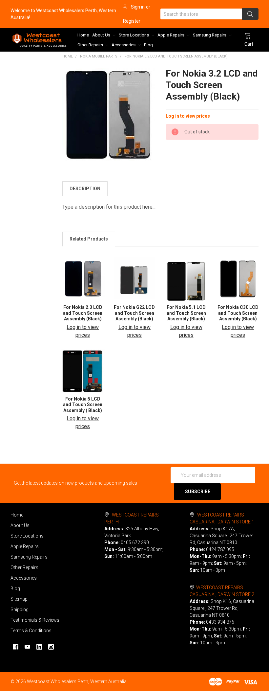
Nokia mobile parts (98, 56)
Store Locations (134, 35)
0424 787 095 (220, 549)
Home (83, 35)
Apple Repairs (171, 35)
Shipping (19, 609)
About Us (101, 35)
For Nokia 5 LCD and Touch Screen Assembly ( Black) (82, 404)
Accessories (124, 44)
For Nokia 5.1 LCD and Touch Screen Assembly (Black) (186, 313)
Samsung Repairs (210, 35)
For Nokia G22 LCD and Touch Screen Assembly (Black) (134, 313)
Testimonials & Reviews (34, 620)
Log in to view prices (188, 116)
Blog (148, 44)
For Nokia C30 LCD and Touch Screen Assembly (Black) (238, 313)
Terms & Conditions (31, 630)
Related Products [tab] (89, 239)
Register (131, 21)
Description (85, 188)
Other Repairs (90, 44)
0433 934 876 (220, 622)
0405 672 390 (135, 542)
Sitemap (19, 599)
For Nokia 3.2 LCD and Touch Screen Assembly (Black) (176, 56)
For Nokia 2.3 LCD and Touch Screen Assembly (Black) (82, 313)
